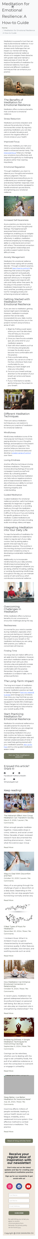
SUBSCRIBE (19, 1213)
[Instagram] (10, 1186)
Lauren (21, 820)
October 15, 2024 (11, 989)
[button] (12, 6)
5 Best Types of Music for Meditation (15, 927)
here (19, 1227)
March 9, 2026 (10, 820)
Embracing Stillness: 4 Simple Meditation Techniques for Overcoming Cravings (17, 1042)
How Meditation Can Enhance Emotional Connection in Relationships (17, 984)
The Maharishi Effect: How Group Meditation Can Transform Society (19, 817)
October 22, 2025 (11, 878)
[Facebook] (19, 1186)
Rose (25, 931)
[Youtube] (28, 1186)
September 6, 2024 (12, 1046)
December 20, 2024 (12, 931)
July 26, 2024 (9, 1102)
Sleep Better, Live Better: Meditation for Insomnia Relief (17, 1098)
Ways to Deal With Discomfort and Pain (17, 875)
